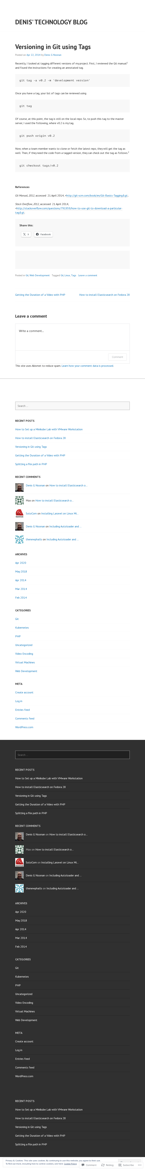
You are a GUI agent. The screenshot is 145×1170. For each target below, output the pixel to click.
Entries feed (22, 709)
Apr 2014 (20, 580)
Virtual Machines (25, 662)
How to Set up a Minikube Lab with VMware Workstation (49, 429)
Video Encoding (24, 653)
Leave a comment (87, 275)
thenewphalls (34, 539)
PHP (18, 636)
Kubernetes (22, 627)
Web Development (40, 275)
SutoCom (31, 513)
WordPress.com (24, 727)
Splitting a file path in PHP (31, 464)
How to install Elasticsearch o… (68, 485)
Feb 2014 (21, 597)
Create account (24, 692)
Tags (73, 275)
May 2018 (21, 571)
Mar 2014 (21, 589)
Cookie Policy (70, 1163)
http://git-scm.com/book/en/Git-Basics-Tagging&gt (96, 195)
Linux (67, 275)
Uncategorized (23, 645)
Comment (117, 356)
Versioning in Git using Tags (31, 446)
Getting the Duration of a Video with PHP (40, 294)
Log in (18, 701)
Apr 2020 (20, 562)
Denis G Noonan (52, 54)
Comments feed (24, 718)
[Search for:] (72, 406)
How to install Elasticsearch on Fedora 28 (104, 294)
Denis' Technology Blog (51, 22)
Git (27, 275)
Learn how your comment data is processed (87, 365)
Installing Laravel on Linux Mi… (60, 513)
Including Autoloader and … (65, 526)
